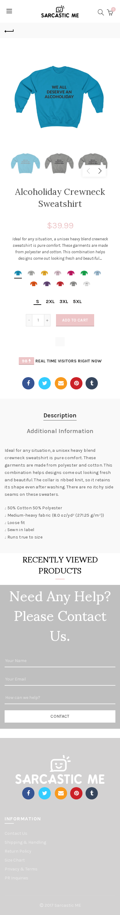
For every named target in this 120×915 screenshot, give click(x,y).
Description (60, 415)
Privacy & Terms (21, 869)
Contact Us (16, 833)
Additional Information (60, 431)
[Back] (9, 30)
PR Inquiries (16, 878)
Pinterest (76, 383)
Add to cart (75, 320)
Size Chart (15, 860)
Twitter (44, 383)
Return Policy (18, 851)
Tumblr (92, 383)
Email (61, 383)
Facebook (28, 383)
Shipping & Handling (25, 842)
